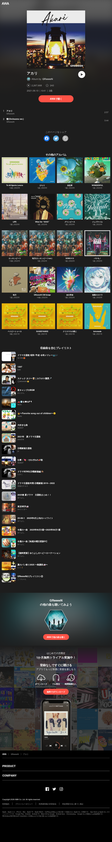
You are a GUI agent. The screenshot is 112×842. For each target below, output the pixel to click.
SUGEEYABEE (42, 331)
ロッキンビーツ (15, 258)
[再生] (81, 74)
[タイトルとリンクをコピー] (65, 138)
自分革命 (69, 294)
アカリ (25, 754)
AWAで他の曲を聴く (56, 637)
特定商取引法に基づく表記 (72, 804)
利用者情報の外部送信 (47, 804)
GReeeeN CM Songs (42, 294)
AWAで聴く (56, 98)
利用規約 (5, 804)
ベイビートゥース (15, 331)
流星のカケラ (97, 294)
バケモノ (97, 258)
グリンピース (70, 221)
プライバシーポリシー (24, 804)
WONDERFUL (97, 185)
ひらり (42, 185)
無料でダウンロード (56, 691)
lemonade (97, 331)
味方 (14, 294)
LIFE (14, 221)
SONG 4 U (70, 258)
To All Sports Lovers (14, 185)
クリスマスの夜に (70, 331)
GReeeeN (47, 79)
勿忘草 (69, 185)
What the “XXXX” (42, 221)
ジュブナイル (97, 221)
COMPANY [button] (9, 775)
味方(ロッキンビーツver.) (42, 258)
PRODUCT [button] (9, 766)
